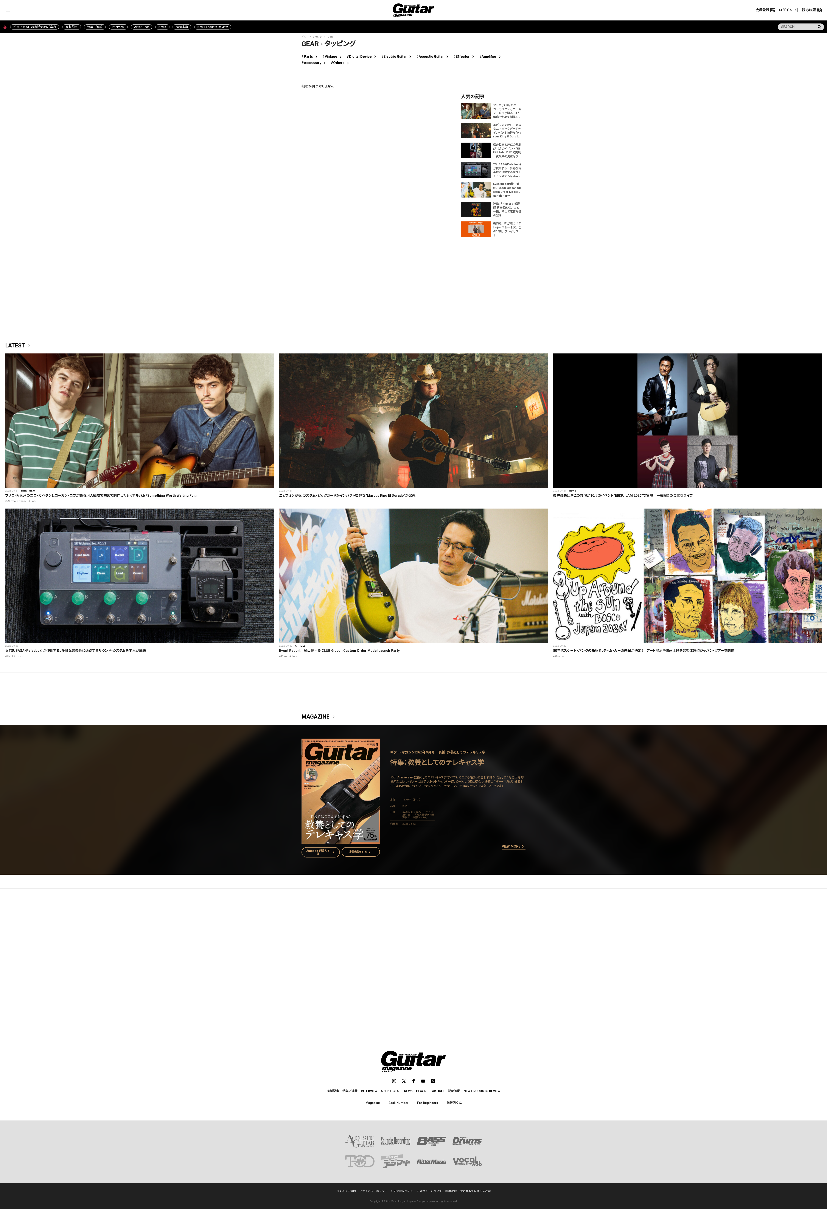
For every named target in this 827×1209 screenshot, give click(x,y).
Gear (330, 36)
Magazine (319, 717)
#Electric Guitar (397, 56)
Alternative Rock (16, 501)
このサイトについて (429, 1191)
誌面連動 (182, 27)
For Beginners (427, 1103)
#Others (341, 63)
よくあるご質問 (346, 1191)
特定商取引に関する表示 (475, 1191)
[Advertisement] (413, 932)
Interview (118, 27)
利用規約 (451, 1191)
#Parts (310, 56)
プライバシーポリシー (373, 1191)
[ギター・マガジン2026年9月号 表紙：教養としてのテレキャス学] (341, 841)
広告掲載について (402, 1191)
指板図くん (454, 1103)
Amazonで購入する (321, 852)
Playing (422, 1091)
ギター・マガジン (312, 36)
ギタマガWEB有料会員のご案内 (34, 27)
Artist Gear (141, 27)
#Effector (464, 56)
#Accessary (314, 63)
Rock (33, 501)
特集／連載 (94, 27)
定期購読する (360, 852)
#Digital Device (362, 56)
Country (559, 656)
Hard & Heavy (15, 656)
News (162, 27)
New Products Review (212, 27)
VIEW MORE (513, 847)
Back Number (399, 1103)
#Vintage (332, 56)
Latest (18, 346)
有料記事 (72, 27)
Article (300, 645)
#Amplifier (490, 56)
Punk (284, 656)
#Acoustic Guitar (433, 56)
